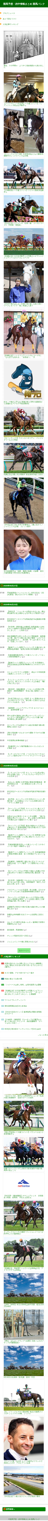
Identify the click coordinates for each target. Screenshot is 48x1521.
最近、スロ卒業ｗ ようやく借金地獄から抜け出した (24, 66)
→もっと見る (43, 1035)
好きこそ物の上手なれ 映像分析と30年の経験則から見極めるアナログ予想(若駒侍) (23, 402)
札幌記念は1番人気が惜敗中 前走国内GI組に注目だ (23, 474)
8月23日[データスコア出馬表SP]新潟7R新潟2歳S (26, 791)
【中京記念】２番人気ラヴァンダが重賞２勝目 (22, 1496)
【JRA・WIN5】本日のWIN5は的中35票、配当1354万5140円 (24, 1305)
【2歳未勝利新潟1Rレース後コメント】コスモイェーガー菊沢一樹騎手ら (26, 845)
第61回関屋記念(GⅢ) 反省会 (16, 1006)
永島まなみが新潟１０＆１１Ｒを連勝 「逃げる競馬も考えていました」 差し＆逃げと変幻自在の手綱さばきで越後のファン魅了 (26, 818)
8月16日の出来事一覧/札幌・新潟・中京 (19, 1377)
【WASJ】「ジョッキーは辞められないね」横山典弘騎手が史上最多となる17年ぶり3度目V (26, 612)
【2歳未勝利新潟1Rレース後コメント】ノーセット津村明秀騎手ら (26, 656)
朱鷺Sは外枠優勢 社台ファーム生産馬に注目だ (25, 915)
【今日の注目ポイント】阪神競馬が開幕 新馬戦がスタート (23, 1013)
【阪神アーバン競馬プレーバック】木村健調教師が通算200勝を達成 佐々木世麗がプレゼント (26, 853)
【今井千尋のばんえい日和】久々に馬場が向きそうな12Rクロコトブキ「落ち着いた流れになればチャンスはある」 (26, 700)
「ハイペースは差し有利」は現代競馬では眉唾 (23, 985)
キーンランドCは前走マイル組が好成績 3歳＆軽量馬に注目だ (26, 726)
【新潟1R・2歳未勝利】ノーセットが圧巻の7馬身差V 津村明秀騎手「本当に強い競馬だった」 (26, 690)
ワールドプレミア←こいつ (15, 1000)
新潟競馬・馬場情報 (15, 930)
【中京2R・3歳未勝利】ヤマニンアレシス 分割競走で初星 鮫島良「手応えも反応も (23, 1196)
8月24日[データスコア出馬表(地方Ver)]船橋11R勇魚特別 (26, 620)
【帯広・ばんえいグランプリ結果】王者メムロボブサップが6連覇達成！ (24, 1342)
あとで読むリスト (10, 19)
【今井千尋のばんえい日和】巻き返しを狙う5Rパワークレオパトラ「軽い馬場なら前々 (23, 304)
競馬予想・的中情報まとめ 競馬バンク (24, 4)
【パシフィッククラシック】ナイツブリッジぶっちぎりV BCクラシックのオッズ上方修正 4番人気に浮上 (26, 681)
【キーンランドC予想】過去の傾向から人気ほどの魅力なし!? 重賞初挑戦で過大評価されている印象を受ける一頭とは (26, 827)
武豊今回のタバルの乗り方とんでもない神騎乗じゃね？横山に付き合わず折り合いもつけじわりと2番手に (24, 965)
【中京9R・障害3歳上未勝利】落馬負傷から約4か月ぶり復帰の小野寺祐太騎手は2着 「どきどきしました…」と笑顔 (26, 628)
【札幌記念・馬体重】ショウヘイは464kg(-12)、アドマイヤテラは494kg (23, 1269)
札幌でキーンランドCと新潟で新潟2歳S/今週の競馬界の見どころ (23, 1169)
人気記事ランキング (10, 24)
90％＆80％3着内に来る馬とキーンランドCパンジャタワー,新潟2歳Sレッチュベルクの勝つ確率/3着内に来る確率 (25, 717)
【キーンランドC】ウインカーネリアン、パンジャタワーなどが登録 (23, 439)
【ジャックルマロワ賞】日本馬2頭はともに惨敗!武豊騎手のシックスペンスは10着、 (23, 155)
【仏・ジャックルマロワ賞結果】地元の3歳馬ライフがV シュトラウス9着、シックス (23, 1412)
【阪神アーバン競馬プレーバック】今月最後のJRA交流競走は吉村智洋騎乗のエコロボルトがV (26, 663)
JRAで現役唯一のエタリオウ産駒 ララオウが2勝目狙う (26, 733)
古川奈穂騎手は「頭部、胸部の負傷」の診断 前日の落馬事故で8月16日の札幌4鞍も (24, 572)
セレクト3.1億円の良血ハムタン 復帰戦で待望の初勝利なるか (26, 923)
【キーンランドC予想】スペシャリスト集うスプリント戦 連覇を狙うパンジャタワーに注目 (26, 809)
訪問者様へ (10, 1509)
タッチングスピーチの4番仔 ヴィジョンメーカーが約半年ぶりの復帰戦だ (23, 1233)
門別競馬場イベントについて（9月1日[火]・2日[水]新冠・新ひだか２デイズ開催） (25, 594)
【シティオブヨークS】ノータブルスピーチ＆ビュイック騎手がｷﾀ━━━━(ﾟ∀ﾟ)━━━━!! (26, 755)
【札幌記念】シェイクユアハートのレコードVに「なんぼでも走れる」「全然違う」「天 (22, 356)
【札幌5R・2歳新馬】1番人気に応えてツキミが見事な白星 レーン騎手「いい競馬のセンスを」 (26, 862)
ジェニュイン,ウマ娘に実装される (20, 942)
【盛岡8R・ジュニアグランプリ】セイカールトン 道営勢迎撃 (25, 709)
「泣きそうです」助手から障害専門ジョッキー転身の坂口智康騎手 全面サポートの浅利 (24, 1097)
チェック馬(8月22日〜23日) (18, 936)
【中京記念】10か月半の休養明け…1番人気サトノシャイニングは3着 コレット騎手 (23, 525)
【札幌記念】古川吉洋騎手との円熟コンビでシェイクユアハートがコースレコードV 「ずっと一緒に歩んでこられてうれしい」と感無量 (24, 992)
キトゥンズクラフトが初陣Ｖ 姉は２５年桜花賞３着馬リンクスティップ (26, 673)
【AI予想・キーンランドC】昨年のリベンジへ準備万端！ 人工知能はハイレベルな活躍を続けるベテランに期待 (26, 801)
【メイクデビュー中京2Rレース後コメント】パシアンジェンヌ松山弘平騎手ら (23, 104)
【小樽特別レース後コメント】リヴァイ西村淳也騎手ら (24, 191)
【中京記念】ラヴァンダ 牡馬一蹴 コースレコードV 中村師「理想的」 (24, 224)
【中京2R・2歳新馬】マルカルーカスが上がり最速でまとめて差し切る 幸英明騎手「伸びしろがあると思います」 (26, 882)
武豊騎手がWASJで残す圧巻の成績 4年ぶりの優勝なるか (26, 908)
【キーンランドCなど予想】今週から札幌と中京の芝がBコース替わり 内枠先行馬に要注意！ (26, 872)
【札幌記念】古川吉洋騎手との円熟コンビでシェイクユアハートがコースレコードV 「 (24, 257)
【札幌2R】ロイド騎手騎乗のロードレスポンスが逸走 (25, 747)
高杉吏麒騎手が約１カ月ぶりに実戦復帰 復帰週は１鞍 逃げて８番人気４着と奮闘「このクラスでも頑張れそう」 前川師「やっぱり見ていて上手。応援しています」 (26, 638)
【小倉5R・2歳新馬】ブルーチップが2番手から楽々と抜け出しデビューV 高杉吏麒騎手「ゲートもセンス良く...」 (23, 1021)
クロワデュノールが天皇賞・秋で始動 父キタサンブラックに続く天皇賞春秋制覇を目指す (26, 891)
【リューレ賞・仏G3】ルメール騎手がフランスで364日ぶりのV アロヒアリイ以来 (23, 1462)
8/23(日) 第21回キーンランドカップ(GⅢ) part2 (23, 1029)
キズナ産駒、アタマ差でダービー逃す (19, 973)
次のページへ (24, 951)
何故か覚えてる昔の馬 (13, 979)
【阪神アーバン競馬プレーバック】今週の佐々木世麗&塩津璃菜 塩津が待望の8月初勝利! (26, 648)
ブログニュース (9, 13)
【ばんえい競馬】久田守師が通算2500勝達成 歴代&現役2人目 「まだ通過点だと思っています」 (26, 784)
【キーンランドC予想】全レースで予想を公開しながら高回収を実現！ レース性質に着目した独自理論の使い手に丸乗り (26, 899)
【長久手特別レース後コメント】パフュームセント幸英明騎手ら (24, 1133)
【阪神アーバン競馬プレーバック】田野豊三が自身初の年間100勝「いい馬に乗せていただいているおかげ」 (26, 837)
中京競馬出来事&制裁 (15, 740)
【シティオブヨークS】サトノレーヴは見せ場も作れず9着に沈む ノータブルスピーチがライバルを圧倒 (26, 774)
